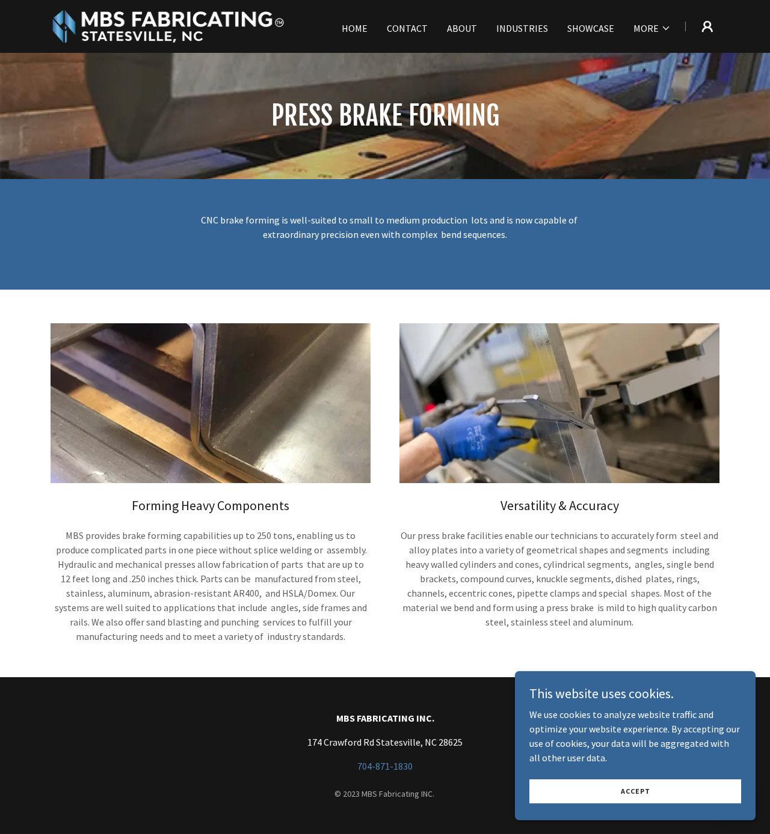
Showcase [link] (590, 28)
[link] (168, 25)
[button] (652, 28)
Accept (635, 791)
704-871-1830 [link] (385, 766)
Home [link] (355, 28)
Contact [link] (407, 28)
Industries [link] (522, 28)
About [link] (462, 28)
